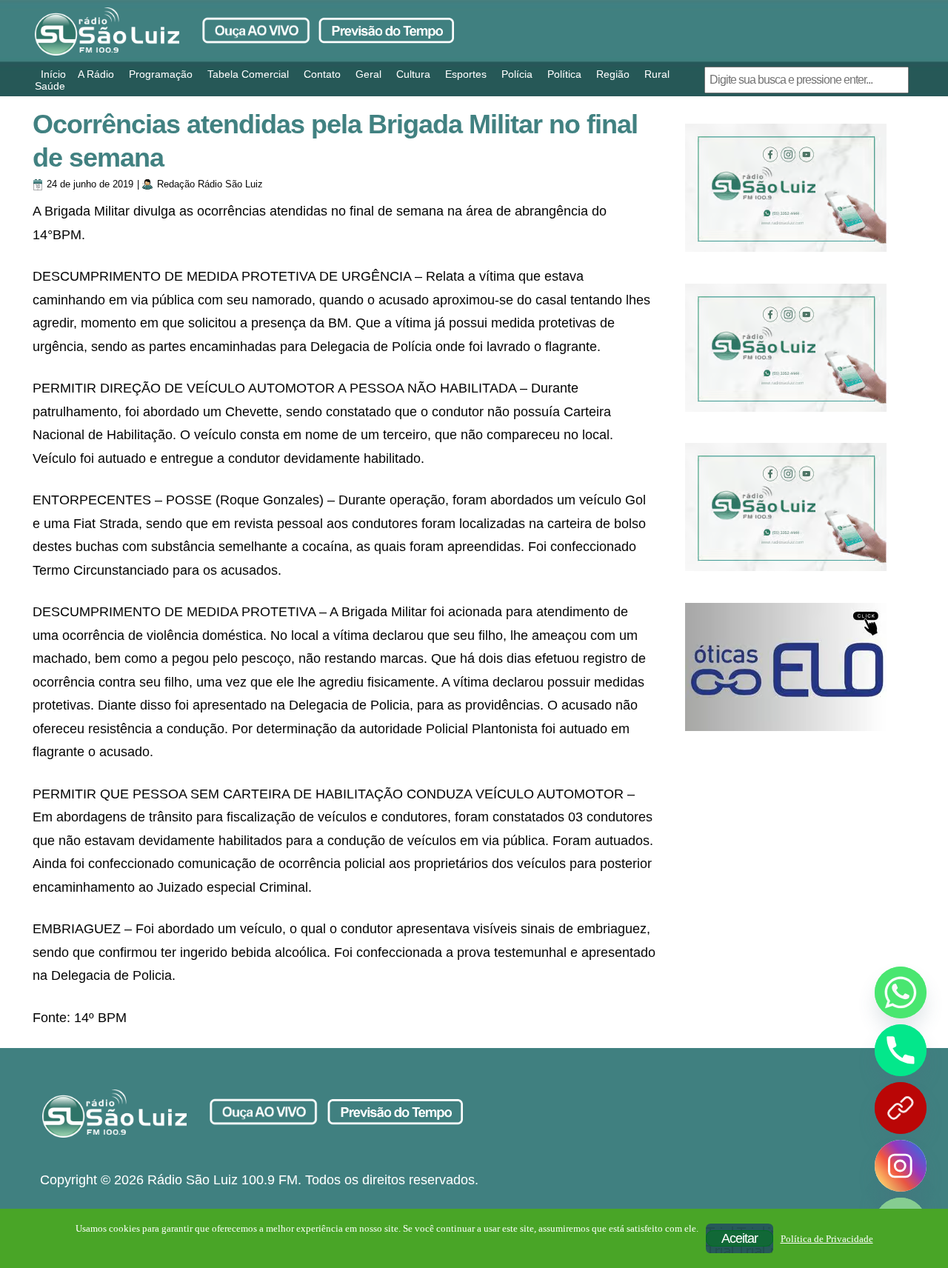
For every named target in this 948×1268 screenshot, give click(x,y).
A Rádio (96, 74)
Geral (368, 74)
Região (613, 74)
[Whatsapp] (901, 992)
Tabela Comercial (248, 74)
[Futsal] (785, 348)
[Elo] (785, 667)
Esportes (466, 74)
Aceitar (739, 1238)
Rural (657, 74)
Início (53, 74)
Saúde (50, 86)
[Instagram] (901, 1166)
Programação (161, 74)
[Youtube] (901, 1108)
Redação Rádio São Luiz (210, 184)
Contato (322, 74)
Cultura (413, 74)
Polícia (517, 74)
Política (564, 74)
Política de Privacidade (827, 1238)
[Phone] (901, 1050)
